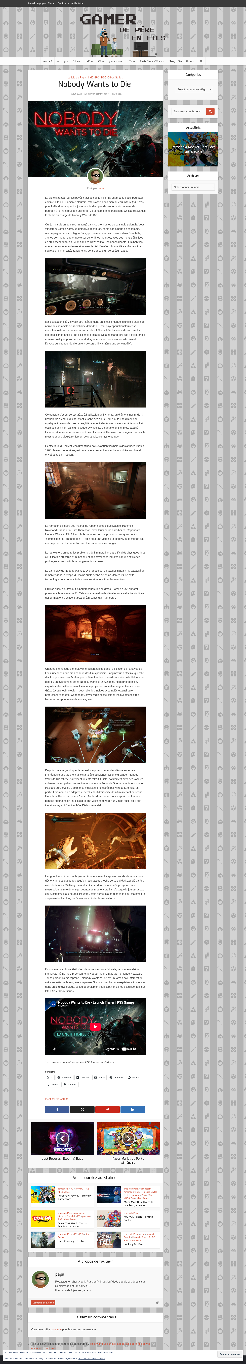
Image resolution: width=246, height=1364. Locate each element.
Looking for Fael (133, 1244)
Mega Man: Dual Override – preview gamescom (139, 1203)
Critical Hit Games (57, 1098)
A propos (41, 3)
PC (97, 77)
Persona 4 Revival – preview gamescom (193, 149)
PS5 (103, 77)
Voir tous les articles (43, 1302)
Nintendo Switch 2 (66, 1216)
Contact (52, 3)
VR (99, 61)
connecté (56, 1329)
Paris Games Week (151, 61)
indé (87, 61)
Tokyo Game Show (181, 61)
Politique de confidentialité (70, 3)
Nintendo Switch (132, 1192)
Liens (76, 61)
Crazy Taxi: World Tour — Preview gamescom (72, 1225)
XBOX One (129, 1198)
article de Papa (77, 77)
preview (79, 1188)
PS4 (143, 1195)
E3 (130, 61)
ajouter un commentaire (97, 93)
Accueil (31, 3)
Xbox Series (115, 77)
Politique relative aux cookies (91, 1358)
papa (118, 93)
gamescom (115, 61)
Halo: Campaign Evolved (72, 1241)
